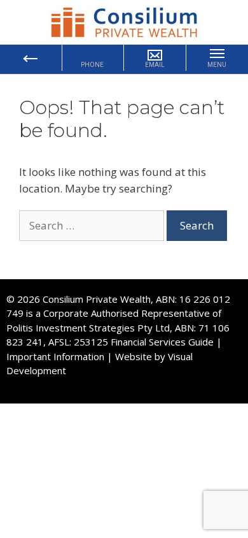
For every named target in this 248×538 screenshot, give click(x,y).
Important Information (55, 356)
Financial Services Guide (162, 341)
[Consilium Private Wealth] (124, 21)
